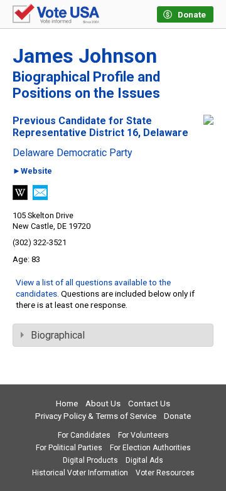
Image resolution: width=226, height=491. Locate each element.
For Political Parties (69, 447)
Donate (177, 416)
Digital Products (90, 460)
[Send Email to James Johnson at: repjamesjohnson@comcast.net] (40, 197)
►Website (32, 171)
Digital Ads (144, 460)
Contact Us (149, 403)
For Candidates (84, 435)
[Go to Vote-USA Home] (56, 14)
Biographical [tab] (58, 335)
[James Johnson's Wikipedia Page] (20, 197)
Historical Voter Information (80, 472)
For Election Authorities (150, 447)
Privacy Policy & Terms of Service (95, 416)
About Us (103, 403)
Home (67, 403)
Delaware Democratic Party (72, 153)
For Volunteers (143, 435)
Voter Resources (165, 472)
